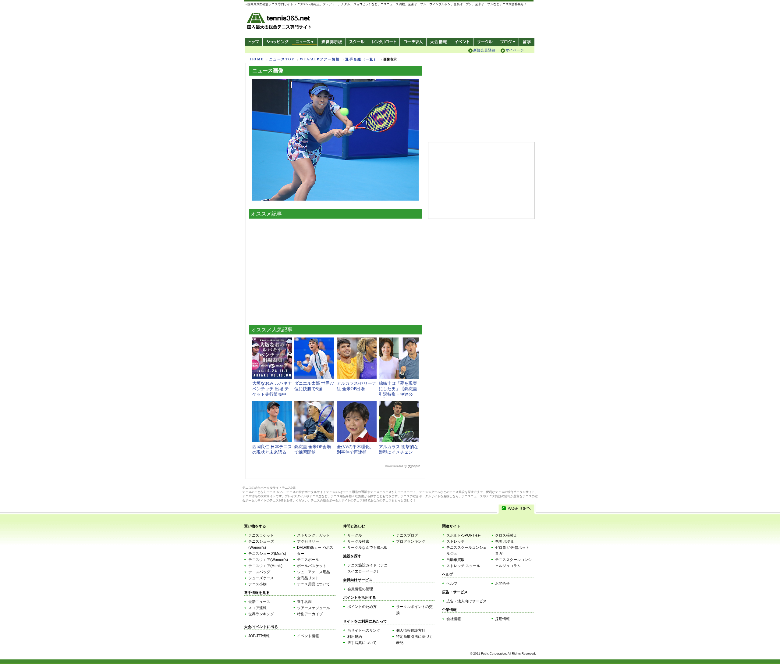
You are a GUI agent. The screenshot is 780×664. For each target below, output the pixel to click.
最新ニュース (259, 602)
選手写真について (362, 643)
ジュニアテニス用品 (313, 572)
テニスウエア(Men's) (265, 566)
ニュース (304, 42)
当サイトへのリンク (363, 630)
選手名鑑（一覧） (361, 59)
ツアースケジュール (313, 608)
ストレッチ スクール (463, 566)
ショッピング (277, 42)
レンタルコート (384, 42)
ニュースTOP (281, 59)
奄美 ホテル (504, 541)
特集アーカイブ (310, 614)
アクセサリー (308, 541)
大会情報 (438, 42)
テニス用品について (313, 584)
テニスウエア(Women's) (268, 560)
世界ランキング (261, 614)
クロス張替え (506, 535)
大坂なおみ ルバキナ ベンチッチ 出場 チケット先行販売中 (272, 389)
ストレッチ (455, 541)
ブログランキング (410, 541)
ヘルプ (451, 583)
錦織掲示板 (331, 42)
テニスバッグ (259, 572)
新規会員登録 (484, 50)
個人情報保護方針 (410, 630)
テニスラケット (261, 535)
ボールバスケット (311, 566)
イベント (462, 42)
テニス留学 (526, 42)
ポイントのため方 (362, 607)
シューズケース (261, 578)
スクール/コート (357, 42)
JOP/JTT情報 (259, 636)
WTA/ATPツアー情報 (320, 59)
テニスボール (308, 560)
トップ (253, 42)
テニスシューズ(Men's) (267, 554)
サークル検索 (358, 541)
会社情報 (453, 619)
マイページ (514, 50)
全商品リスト (308, 578)
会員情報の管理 (360, 589)
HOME (257, 59)
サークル (484, 42)
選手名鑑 (304, 602)
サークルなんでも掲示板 (367, 547)
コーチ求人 (413, 42)
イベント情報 (308, 636)
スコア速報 (257, 608)
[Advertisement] (335, 270)
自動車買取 (455, 560)
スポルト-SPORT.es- (463, 535)
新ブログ (507, 42)
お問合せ (502, 583)
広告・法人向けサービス (466, 601)
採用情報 (502, 619)
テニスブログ (407, 535)
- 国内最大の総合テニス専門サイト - (280, 22)
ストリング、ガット (313, 535)
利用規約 (354, 636)
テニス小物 (257, 584)
